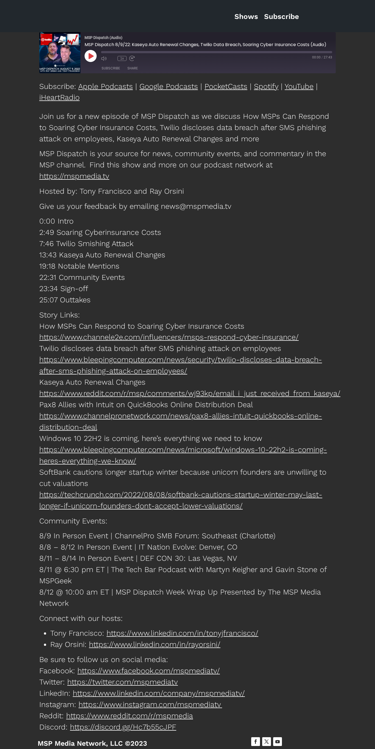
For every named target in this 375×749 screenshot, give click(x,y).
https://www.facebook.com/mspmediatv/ (148, 670)
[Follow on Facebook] (255, 741)
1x (122, 58)
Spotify (266, 86)
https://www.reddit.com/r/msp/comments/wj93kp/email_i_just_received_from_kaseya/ (189, 393)
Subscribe (281, 16)
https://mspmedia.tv (74, 176)
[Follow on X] (266, 741)
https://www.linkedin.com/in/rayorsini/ (154, 644)
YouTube (299, 86)
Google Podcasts (168, 86)
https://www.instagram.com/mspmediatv (150, 704)
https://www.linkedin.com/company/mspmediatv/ (159, 693)
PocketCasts (226, 86)
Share (132, 68)
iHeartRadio (59, 97)
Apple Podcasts (105, 86)
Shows (246, 16)
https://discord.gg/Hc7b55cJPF (123, 727)
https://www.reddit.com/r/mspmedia (129, 715)
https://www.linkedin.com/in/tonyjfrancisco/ (182, 633)
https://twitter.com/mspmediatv (122, 682)
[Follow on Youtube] (277, 741)
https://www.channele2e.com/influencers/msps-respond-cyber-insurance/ (169, 337)
